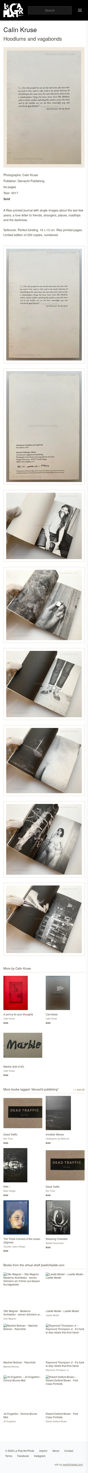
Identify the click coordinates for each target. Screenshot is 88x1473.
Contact (68, 1450)
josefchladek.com (73, 1464)
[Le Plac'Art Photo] (14, 10)
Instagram (39, 1456)
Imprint (43, 1450)
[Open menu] (80, 10)
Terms (8, 1456)
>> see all (79, 1089)
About (55, 1450)
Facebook (23, 1456)
